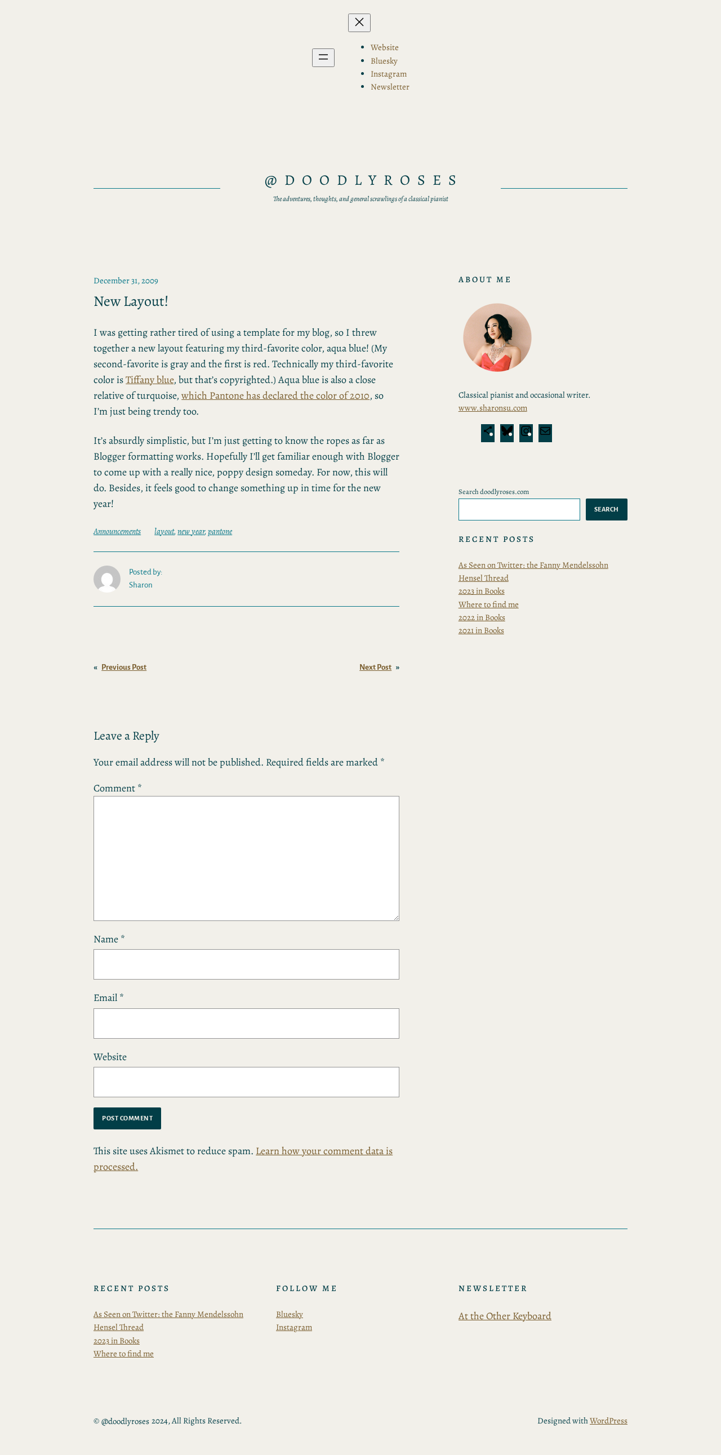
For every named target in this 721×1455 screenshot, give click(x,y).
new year (190, 531)
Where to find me (489, 604)
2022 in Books (482, 617)
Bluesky (289, 1314)
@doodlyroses (364, 180)
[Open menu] (323, 57)
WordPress (608, 1420)
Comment (118, 788)
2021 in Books (481, 630)
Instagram (294, 1327)
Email (109, 997)
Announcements (117, 531)
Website (110, 1057)
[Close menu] (359, 23)
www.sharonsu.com (493, 407)
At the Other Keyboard (505, 1316)
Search (606, 509)
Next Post (375, 667)
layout (164, 531)
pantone (220, 531)
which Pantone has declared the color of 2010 (275, 395)
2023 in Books (482, 591)
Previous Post (123, 667)
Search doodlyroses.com (494, 491)
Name (109, 939)
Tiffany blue (149, 379)
